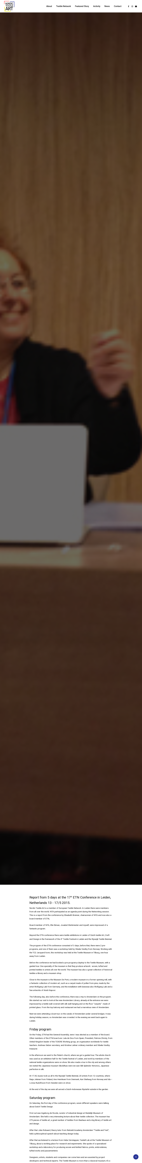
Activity (71, 448)
